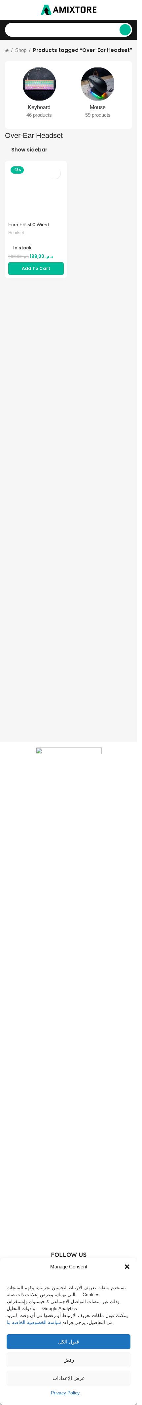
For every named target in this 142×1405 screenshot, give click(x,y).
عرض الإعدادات (69, 1378)
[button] (127, 1266)
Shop (20, 50)
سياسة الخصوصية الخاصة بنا (34, 1322)
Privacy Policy (65, 1392)
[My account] (129, 10)
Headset (16, 232)
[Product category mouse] (98, 94)
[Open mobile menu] (8, 10)
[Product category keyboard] (39, 94)
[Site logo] (69, 9)
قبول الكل (68, 1341)
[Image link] (69, 995)
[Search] (125, 29)
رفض (68, 1360)
